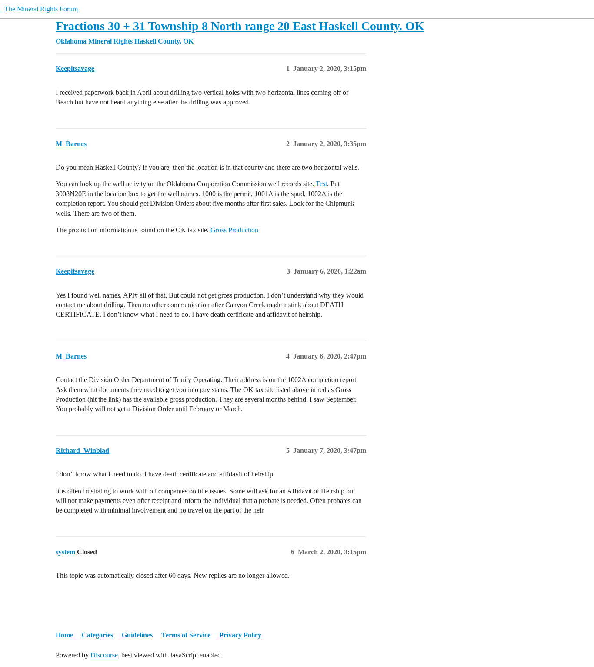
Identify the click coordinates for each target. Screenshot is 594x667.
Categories (97, 635)
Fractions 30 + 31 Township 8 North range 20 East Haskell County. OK (240, 26)
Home (64, 635)
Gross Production (234, 230)
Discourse (104, 655)
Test (321, 184)
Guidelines (137, 635)
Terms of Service (185, 635)
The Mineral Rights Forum (41, 9)
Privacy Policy (240, 635)
